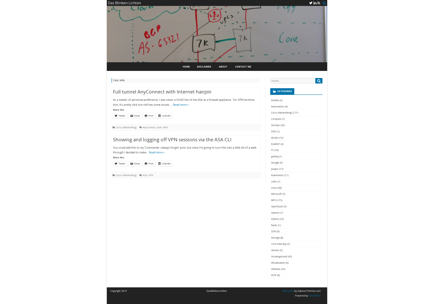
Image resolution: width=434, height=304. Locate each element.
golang (275, 156)
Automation (277, 106)
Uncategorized (279, 256)
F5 (272, 150)
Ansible (275, 100)
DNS (273, 131)
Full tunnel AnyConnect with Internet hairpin (162, 91)
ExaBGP (275, 144)
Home (186, 66)
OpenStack (277, 206)
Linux (274, 187)
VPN (165, 127)
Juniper (275, 168)
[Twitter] (311, 3)
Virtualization (278, 262)
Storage (275, 237)
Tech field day (278, 243)
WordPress (314, 295)
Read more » (181, 105)
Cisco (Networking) (126, 127)
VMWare (275, 269)
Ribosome (288, 290)
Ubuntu (275, 250)
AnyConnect (149, 127)
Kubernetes (277, 175)
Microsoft (276, 193)
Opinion (275, 212)
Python (275, 219)
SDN (273, 231)
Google (275, 162)
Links (274, 181)
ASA (159, 127)
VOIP (274, 275)
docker (275, 137)
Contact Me (243, 66)
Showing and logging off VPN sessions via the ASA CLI (172, 139)
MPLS (274, 200)
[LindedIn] (315, 3)
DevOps (275, 125)
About (223, 66)
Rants (274, 225)
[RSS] (318, 3)
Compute (276, 118)
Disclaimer (204, 66)
